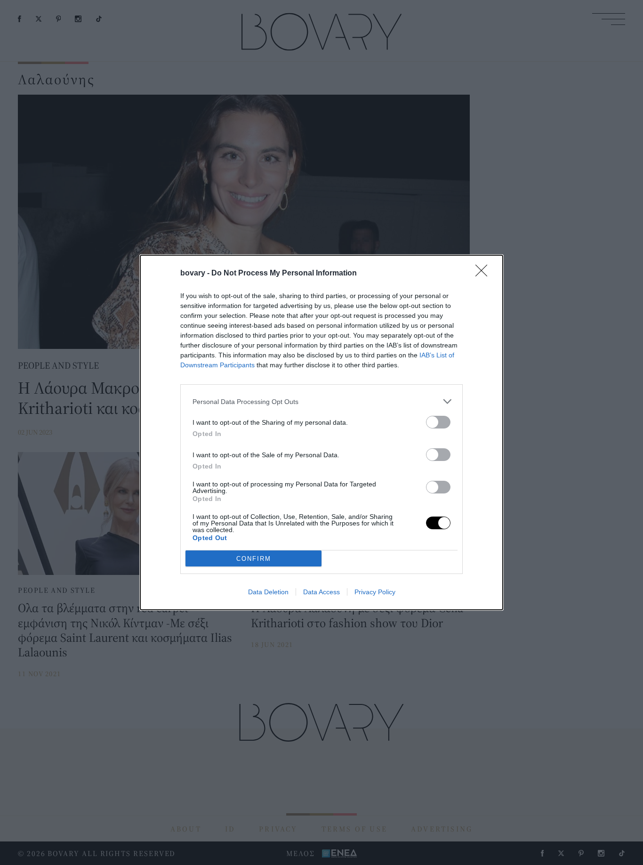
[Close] (484, 274)
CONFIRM (253, 558)
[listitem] (321, 401)
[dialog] (321, 432)
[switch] (438, 422)
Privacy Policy (374, 592)
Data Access (321, 592)
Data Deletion (268, 592)
